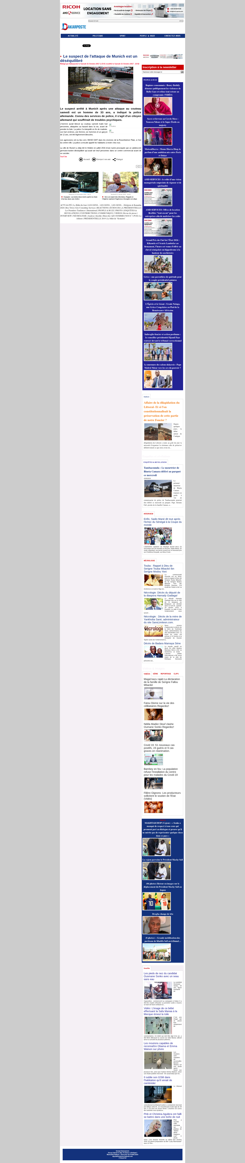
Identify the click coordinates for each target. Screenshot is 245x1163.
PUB (136, 215)
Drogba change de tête (162, 913)
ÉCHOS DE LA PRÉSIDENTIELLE (125, 207)
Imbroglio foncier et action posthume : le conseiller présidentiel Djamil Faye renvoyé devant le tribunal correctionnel (163, 337)
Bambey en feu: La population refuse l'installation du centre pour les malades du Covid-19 (161, 772)
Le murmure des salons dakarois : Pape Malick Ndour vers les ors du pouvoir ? (162, 366)
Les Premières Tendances (75, 210)
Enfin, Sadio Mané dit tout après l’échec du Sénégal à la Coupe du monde (163, 522)
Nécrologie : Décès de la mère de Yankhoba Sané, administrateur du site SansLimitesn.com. (163, 619)
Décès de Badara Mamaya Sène (162, 643)
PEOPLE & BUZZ (147, 36)
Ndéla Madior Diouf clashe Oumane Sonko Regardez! (159, 725)
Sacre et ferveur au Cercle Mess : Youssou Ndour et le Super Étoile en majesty (162, 122)
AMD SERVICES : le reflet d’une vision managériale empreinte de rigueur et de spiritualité (162, 182)
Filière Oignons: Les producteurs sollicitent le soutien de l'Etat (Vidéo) (162, 795)
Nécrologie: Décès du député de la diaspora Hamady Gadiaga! (162, 594)
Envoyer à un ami (103, 159)
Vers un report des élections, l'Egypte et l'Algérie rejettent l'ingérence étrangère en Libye (119, 198)
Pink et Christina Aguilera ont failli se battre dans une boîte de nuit (162, 1115)
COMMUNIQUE (105, 213)
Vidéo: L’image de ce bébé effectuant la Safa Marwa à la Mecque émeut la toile (160, 1011)
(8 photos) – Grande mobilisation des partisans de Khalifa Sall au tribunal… (163, 939)
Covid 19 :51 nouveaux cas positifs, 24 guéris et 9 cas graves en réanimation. (159, 748)
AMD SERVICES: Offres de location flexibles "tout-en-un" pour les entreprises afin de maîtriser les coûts (162, 213)
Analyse (91, 215)
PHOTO (118, 210)
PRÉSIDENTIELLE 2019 (95, 218)
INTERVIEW (66, 215)
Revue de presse (130, 213)
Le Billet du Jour (80, 205)
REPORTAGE (166, 674)
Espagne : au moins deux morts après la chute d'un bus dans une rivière (79, 198)
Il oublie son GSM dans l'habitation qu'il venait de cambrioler (158, 1080)
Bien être (107, 215)
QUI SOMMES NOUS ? (122, 215)
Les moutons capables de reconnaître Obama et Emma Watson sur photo (160, 1046)
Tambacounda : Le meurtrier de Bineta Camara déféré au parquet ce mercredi (162, 471)
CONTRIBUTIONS (88, 213)
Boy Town (70, 207)
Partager (119, 159)
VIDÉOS (118, 213)
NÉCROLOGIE (80, 215)
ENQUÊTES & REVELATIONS (155, 462)
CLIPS (176, 674)
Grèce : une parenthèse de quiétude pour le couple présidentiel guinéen (163, 278)
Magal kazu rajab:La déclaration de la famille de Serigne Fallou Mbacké (162, 682)
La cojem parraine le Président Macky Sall (163, 859)
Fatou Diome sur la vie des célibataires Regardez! (159, 704)
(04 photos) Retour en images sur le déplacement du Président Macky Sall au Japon (163, 887)
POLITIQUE (98, 36)
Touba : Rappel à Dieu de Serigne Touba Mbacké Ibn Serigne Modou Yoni (159, 568)
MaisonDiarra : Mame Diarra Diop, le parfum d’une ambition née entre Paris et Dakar (163, 152)
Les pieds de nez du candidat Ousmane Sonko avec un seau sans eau (161, 976)
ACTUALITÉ (73, 36)
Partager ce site (71, 46)
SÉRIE (155, 674)
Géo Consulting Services (85, 207)
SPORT (122, 36)
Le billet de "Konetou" (116, 218)
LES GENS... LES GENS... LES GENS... (105, 205)
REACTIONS (102, 207)
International (92, 210)
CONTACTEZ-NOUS (172, 36)
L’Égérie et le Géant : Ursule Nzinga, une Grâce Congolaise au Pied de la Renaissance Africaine (162, 307)
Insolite (99, 215)
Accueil (86, 159)
